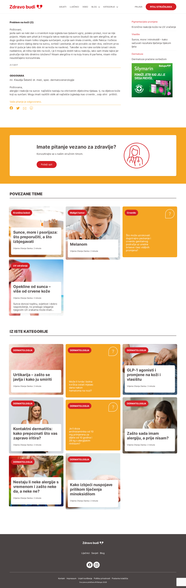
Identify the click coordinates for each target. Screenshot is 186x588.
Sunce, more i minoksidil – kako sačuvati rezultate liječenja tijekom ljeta (151, 43)
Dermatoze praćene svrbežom (149, 59)
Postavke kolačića (120, 578)
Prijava (138, 7)
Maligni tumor (77, 212)
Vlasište (136, 34)
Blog (94, 6)
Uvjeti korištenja (85, 578)
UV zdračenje (20, 265)
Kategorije (109, 6)
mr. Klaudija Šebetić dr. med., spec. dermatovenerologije (42, 79)
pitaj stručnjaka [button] (161, 6)
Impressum (71, 578)
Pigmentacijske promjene (145, 21)
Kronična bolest (21, 212)
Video (85, 6)
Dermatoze (137, 53)
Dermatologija (22, 350)
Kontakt (61, 578)
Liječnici (74, 6)
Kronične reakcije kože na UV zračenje (154, 27)
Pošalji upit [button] (46, 164)
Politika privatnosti (102, 578)
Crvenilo (131, 212)
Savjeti (62, 6)
